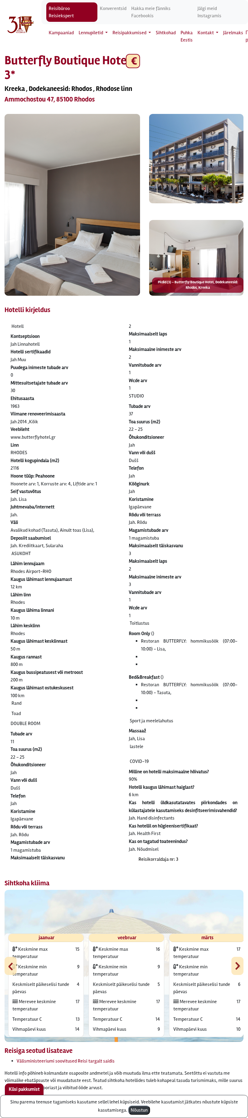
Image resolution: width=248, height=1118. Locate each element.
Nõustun (139, 1110)
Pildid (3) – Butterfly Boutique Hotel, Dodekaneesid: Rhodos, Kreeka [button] (198, 285)
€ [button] (133, 61)
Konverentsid (113, 8)
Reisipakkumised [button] (130, 33)
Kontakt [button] (206, 33)
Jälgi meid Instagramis (209, 12)
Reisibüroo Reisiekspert (61, 12)
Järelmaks (233, 33)
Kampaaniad (61, 33)
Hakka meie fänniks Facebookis (151, 12)
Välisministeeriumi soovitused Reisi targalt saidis (66, 1061)
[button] (72, 205)
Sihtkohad (166, 33)
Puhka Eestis (187, 36)
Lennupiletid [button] (91, 33)
